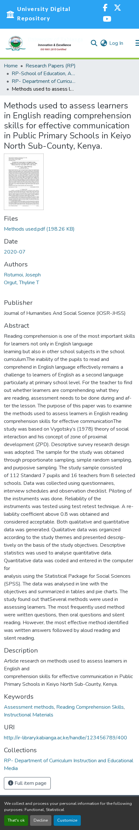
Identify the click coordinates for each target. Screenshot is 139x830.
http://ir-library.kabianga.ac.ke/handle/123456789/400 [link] (65, 737)
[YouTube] (107, 20)
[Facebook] (105, 8)
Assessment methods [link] (29, 707)
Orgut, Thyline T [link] (21, 282)
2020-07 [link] (15, 251)
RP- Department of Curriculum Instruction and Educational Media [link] (44, 81)
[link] (69, 229)
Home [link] (11, 65)
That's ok (16, 820)
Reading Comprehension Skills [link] (90, 707)
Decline (41, 820)
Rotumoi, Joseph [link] (22, 274)
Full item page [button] (30, 783)
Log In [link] (116, 43)
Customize (67, 820)
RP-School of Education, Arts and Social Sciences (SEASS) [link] (44, 73)
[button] (44, 43)
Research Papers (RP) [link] (51, 65)
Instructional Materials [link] (28, 714)
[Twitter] (117, 8)
